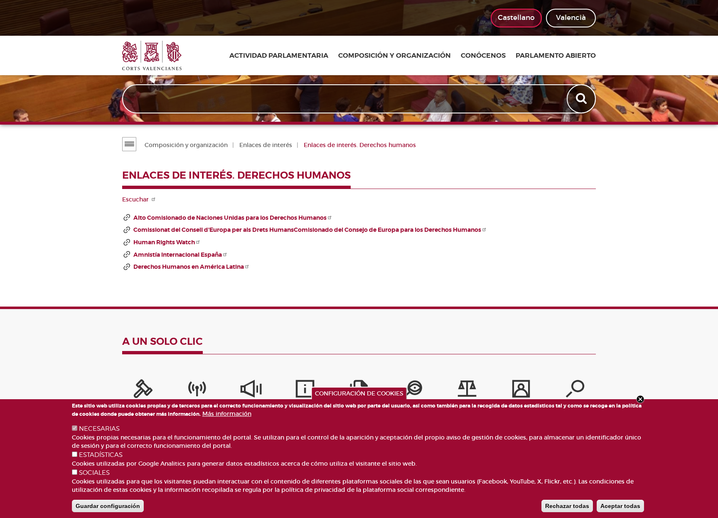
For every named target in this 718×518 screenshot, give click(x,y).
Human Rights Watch (164, 242)
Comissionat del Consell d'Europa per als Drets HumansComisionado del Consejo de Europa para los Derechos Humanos (307, 229)
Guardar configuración (108, 506)
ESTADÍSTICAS (101, 455)
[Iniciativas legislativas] (467, 391)
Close (640, 399)
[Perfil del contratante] (521, 391)
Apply (582, 99)
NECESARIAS (99, 428)
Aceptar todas (620, 506)
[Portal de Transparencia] (413, 391)
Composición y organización (394, 55)
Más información (226, 413)
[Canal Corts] (196, 391)
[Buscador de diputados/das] (575, 391)
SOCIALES (94, 472)
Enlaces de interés (265, 145)
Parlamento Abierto (556, 55)
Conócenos (483, 55)
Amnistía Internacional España (177, 254)
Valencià (571, 17)
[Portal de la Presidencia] (142, 391)
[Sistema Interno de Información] (251, 391)
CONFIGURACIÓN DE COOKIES (359, 393)
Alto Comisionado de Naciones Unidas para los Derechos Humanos (230, 217)
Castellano (516, 17)
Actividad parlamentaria (278, 55)
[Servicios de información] (305, 391)
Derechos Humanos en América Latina (188, 266)
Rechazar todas (567, 506)
